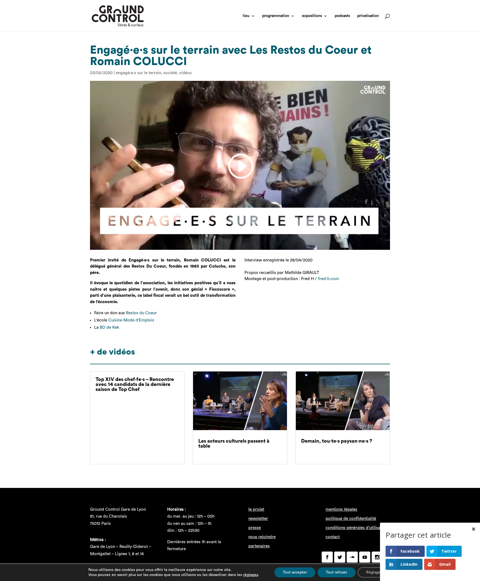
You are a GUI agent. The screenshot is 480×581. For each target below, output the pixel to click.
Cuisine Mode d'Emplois (131, 320)
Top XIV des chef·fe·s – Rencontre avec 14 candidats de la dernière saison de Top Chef (135, 384)
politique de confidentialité (351, 519)
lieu (246, 16)
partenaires (259, 546)
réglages (250, 575)
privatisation (368, 16)
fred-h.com (328, 279)
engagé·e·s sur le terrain (138, 73)
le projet (256, 509)
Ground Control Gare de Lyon (118, 509)
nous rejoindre (262, 537)
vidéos (185, 73)
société (170, 73)
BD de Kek (109, 327)
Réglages (374, 572)
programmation (275, 16)
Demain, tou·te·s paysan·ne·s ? (336, 440)
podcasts (342, 16)
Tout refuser (336, 572)
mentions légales (341, 509)
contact (333, 537)
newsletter (258, 519)
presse (254, 528)
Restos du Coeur (141, 313)
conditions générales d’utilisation (357, 528)
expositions (312, 16)
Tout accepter (295, 572)
